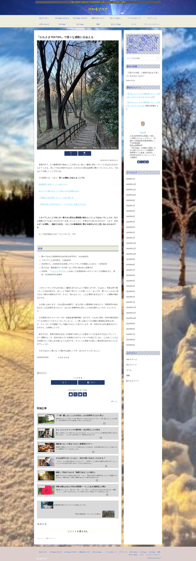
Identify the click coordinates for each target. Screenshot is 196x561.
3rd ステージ (42, 373)
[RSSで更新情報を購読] (85, 394)
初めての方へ (43, 552)
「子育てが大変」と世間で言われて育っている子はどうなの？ (142, 74)
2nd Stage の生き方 (70, 552)
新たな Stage (133, 554)
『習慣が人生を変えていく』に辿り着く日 (56, 198)
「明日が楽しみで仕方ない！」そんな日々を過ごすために (63, 204)
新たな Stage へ (98, 552)
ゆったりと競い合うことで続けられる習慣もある (59, 191)
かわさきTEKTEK (58, 271)
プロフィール (123, 552)
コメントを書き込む (77, 531)
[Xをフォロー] (75, 394)
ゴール (141, 554)
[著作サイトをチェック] (71, 394)
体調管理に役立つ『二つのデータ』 (53, 184)
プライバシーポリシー (153, 554)
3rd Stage (143, 552)
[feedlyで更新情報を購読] (80, 394)
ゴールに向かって (111, 552)
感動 (158, 552)
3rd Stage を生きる (56, 552)
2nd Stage (152, 552)
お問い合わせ (133, 552)
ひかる (148, 97)
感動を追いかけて (85, 552)
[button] (84, 153)
